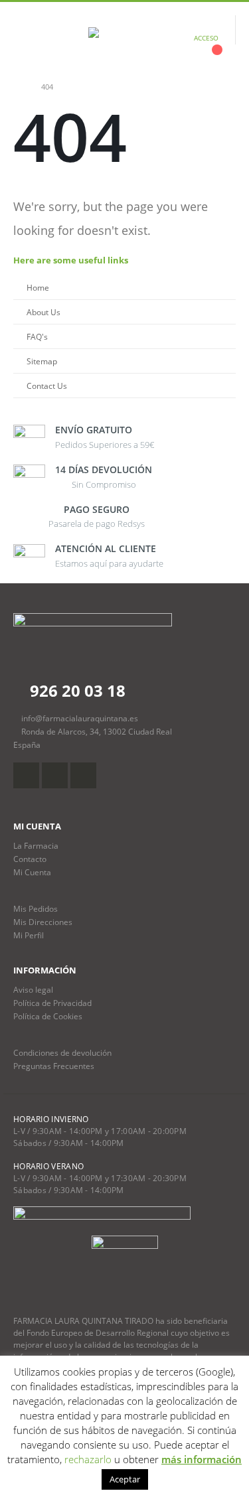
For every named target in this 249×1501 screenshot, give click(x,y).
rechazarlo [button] (88, 1459)
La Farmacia (35, 845)
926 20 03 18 (75, 690)
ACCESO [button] (206, 37)
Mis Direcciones (42, 921)
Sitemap (42, 361)
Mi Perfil (28, 935)
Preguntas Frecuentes (53, 1065)
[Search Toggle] (55, 38)
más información (201, 1459)
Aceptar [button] (125, 1479)
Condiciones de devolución (62, 1052)
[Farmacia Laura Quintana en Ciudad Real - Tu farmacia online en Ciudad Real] (124, 37)
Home (38, 287)
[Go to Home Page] (18, 87)
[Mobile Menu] (23, 38)
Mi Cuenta (32, 872)
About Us (43, 312)
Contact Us (47, 385)
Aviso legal (33, 989)
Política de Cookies (47, 1016)
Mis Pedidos (35, 908)
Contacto (29, 858)
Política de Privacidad (52, 1002)
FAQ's (37, 336)
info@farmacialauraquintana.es (79, 718)
